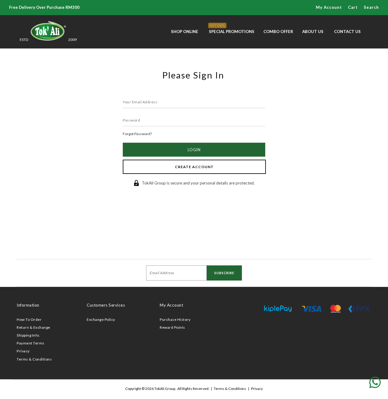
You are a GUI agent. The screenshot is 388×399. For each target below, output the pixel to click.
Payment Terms (31, 343)
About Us (312, 31)
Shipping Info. (28, 335)
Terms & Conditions (34, 359)
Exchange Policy (101, 319)
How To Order (29, 319)
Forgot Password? (137, 133)
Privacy (23, 351)
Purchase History (175, 319)
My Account (171, 305)
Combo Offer (278, 31)
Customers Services (106, 305)
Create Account (194, 167)
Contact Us (347, 31)
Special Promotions (231, 29)
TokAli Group (164, 388)
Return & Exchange (33, 327)
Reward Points (172, 327)
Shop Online (184, 31)
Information (28, 305)
